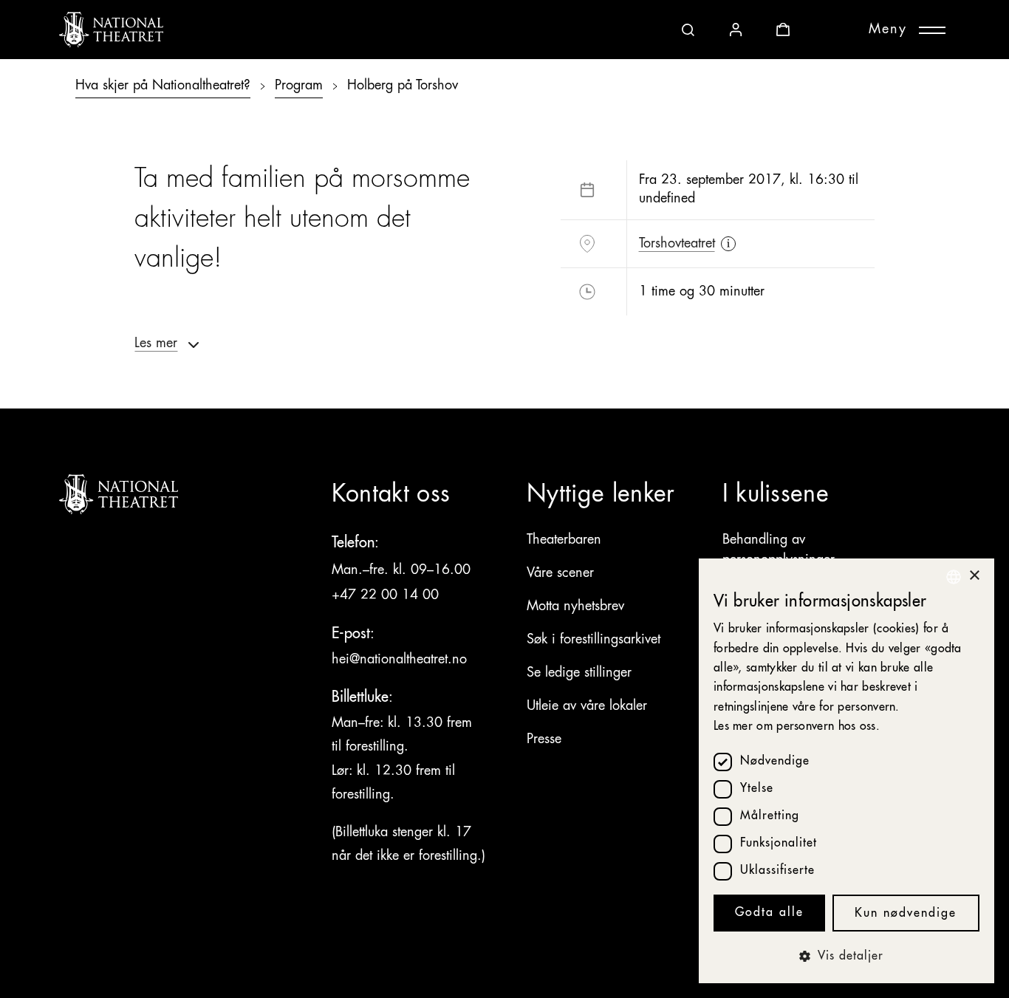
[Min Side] (735, 29)
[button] (846, 956)
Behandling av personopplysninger (778, 550)
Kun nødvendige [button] (906, 914)
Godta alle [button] (769, 913)
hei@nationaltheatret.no (399, 659)
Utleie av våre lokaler (587, 706)
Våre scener (560, 573)
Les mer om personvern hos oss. (797, 727)
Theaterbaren (564, 540)
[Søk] (688, 29)
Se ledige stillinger (579, 673)
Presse (544, 739)
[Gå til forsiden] (111, 29)
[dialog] (846, 770)
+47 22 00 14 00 (387, 595)
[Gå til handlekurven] (783, 29)
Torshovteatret (677, 243)
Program (299, 85)
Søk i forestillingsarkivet (593, 639)
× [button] (973, 575)
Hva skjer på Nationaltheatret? (162, 85)
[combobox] (953, 577)
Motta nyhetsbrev (575, 606)
